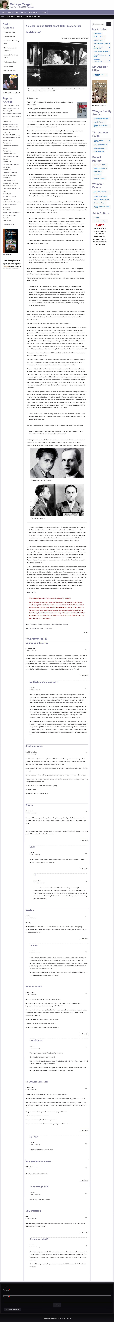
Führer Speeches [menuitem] (99, 151)
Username (6, 1290)
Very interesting (33, 1210)
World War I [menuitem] (96, 171)
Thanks (29, 805)
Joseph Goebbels (57, 624)
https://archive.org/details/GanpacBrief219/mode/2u (61, 1061)
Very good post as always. (38, 1160)
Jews (41, 628)
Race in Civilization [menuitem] (98, 168)
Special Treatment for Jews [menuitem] (99, 56)
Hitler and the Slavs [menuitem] (99, 178)
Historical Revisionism (32, 628)
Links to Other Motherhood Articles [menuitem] (101, 206)
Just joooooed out (34, 746)
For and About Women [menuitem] (100, 196)
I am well (34, 944)
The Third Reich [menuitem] (97, 37)
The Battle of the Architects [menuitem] (97, 75)
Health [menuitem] (96, 199)
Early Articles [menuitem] (97, 34)
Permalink (57, 650)
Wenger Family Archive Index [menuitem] (100, 126)
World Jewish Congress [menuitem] (100, 52)
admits (37, 1098)
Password (6, 1297)
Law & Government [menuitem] (98, 145)
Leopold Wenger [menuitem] (97, 122)
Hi (35, 875)
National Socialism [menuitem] (98, 148)
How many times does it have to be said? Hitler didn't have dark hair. (12, 116)
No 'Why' (34, 1136)
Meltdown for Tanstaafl (9, 196)
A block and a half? (39, 1239)
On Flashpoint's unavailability (44, 681)
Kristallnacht (33, 624)
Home (3, 16)
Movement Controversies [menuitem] (97, 61)
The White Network (8, 224)
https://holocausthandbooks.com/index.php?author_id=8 (65, 703)
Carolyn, (30, 909)
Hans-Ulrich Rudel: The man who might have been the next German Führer (11, 137)
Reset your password (12, 1309)
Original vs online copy (37, 642)
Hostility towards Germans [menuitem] (97, 141)
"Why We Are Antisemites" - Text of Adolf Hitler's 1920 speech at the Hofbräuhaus (11, 127)
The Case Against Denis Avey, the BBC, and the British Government (12, 204)
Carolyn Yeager (21, 4)
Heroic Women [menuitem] (97, 40)
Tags (27, 624)
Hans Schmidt (36, 1040)
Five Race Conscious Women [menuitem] (100, 192)
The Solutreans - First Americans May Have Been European (11, 156)
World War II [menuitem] (97, 175)
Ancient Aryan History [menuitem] (100, 165)
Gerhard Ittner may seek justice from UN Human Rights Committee (12, 215)
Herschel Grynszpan (44, 624)
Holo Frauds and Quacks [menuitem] (100, 44)
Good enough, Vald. (39, 1186)
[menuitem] (4, 12)
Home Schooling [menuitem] (98, 203)
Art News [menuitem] (96, 218)
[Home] (4, 5)
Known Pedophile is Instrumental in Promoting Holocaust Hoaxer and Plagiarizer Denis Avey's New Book (11, 185)
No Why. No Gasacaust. (37, 1081)
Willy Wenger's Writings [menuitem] (100, 119)
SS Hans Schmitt (34, 986)
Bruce (32, 846)
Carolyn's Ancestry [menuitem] (98, 221)
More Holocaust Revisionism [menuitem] (97, 48)
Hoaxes (65, 624)
